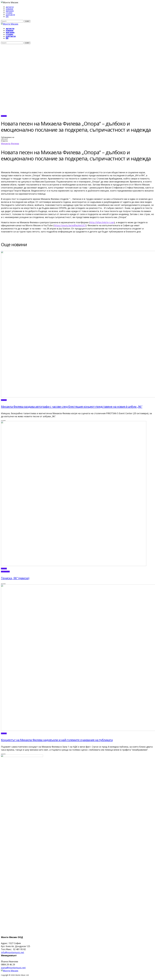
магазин (10, 10)
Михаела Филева (10, 143)
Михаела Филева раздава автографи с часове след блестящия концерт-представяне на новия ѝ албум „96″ (71, 406)
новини (9, 8)
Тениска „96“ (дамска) (15, 578)
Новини (4, 116)
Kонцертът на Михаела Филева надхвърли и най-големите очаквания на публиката (57, 740)
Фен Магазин (5, 571)
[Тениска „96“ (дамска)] (73, 565)
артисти (10, 7)
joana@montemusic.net (13, 967)
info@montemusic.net (12, 952)
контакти (10, 14)
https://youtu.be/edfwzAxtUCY (70, 225)
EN (7, 16)
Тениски (4, 568)
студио (9, 12)
